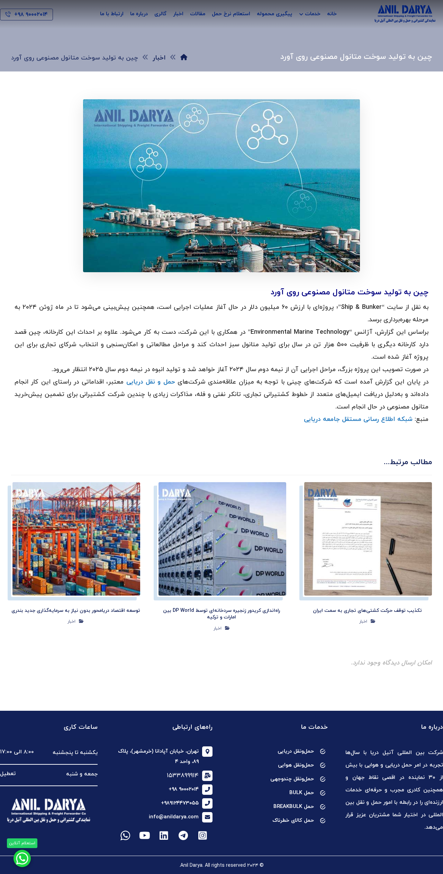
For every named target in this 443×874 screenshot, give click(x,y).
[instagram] (203, 835)
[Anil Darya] (183, 58)
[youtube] (144, 835)
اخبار (363, 621)
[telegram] (183, 835)
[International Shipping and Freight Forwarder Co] (405, 14)
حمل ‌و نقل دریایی (150, 382)
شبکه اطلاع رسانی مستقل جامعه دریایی (358, 419)
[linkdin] (164, 835)
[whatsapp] (125, 835)
